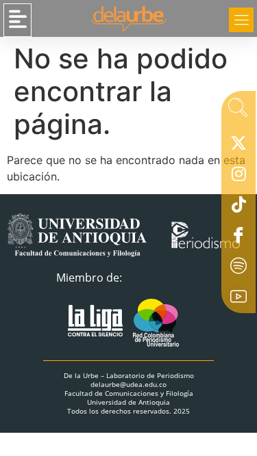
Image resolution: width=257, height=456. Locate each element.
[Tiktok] (238, 207)
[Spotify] (238, 268)
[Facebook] (238, 238)
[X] (238, 145)
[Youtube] (238, 299)
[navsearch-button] (237, 111)
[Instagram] (238, 176)
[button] (17, 20)
